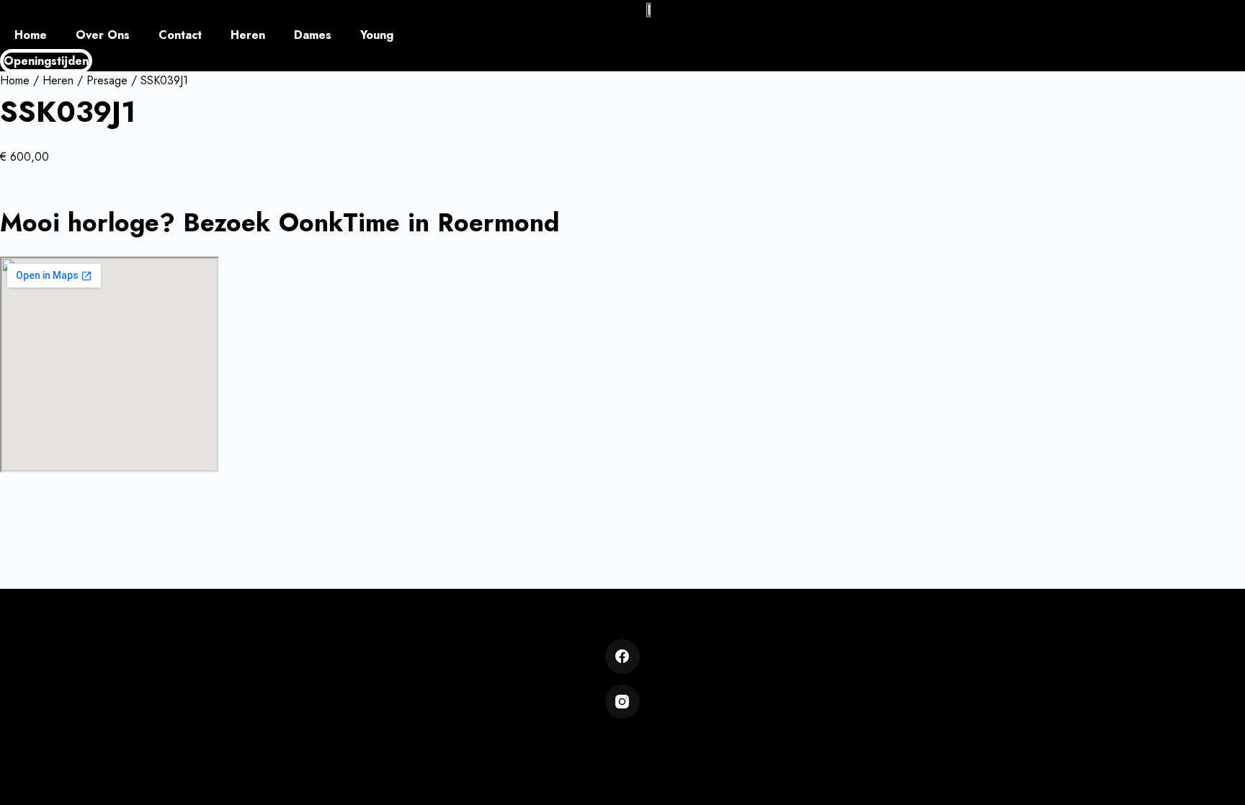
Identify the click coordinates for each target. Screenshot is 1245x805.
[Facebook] (622, 656)
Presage (107, 80)
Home (30, 35)
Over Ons (103, 35)
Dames (312, 35)
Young (376, 35)
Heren (248, 35)
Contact (180, 35)
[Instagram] (622, 702)
